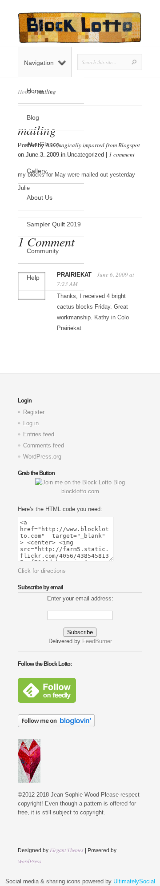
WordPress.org (42, 456)
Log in (31, 423)
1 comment (122, 154)
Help (33, 277)
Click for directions (42, 571)
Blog (33, 117)
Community (43, 250)
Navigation (39, 62)
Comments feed (43, 445)
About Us (39, 197)
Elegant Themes (67, 850)
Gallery (37, 170)
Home (35, 90)
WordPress (29, 861)
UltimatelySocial (134, 881)
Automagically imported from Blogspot (93, 145)
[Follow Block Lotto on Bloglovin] (56, 725)
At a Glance (43, 144)
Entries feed (38, 434)
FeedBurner (97, 641)
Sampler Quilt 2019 (54, 224)
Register (33, 412)
